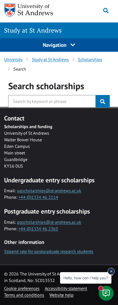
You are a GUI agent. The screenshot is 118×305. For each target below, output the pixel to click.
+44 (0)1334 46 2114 (38, 197)
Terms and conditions (24, 295)
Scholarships (90, 59)
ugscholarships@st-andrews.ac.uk (49, 190)
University (13, 59)
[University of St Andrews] (32, 10)
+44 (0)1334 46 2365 (38, 228)
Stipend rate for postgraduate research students (48, 251)
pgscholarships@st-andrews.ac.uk (49, 222)
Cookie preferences (22, 288)
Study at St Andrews (33, 30)
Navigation (55, 44)
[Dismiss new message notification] (111, 271)
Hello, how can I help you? (85, 277)
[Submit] (102, 101)
